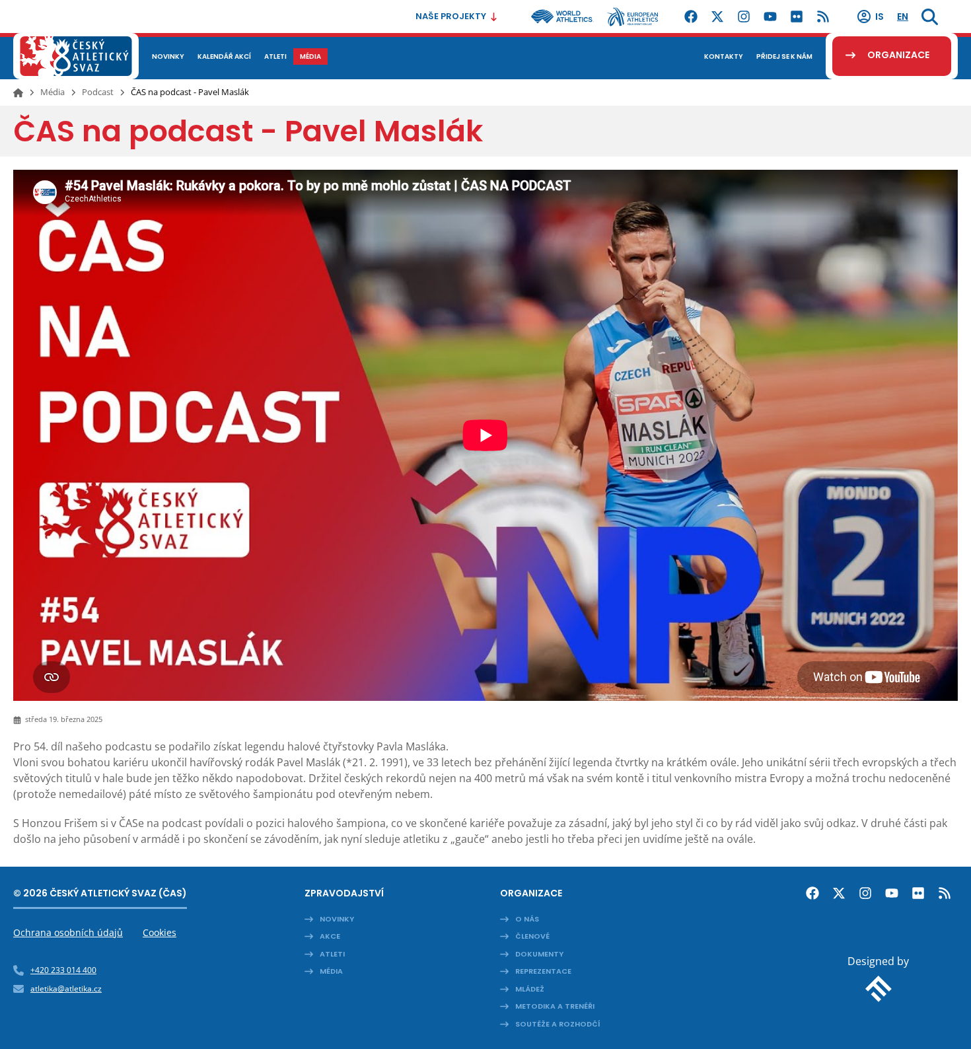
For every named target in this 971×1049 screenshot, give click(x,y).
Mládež (529, 989)
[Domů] (18, 92)
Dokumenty (539, 954)
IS (879, 16)
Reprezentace (543, 971)
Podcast (98, 92)
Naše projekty (450, 16)
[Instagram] (744, 16)
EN (902, 16)
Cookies (159, 932)
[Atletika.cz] (76, 56)
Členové (532, 936)
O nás (527, 919)
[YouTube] (770, 16)
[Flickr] (796, 16)
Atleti (332, 954)
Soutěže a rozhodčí (557, 1024)
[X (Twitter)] (717, 16)
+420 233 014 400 (63, 970)
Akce (330, 936)
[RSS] (823, 16)
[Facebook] (691, 16)
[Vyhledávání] (930, 16)
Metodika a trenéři (554, 1006)
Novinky (337, 919)
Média (52, 92)
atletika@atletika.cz (66, 988)
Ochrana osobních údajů (68, 932)
